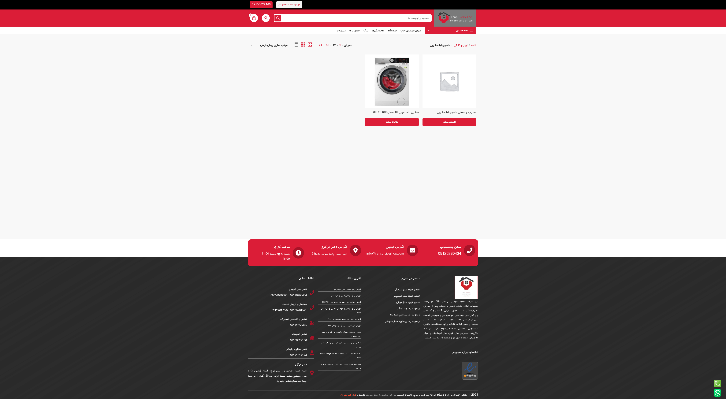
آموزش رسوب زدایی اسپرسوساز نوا (347, 289)
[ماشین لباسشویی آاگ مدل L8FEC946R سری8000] (392, 81)
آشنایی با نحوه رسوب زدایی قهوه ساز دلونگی (344, 319)
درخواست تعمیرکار (289, 4)
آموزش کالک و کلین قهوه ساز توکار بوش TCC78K (341, 302)
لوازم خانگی (460, 45)
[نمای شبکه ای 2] (310, 45)
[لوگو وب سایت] (455, 18)
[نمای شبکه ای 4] (296, 45)
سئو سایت (372, 395)
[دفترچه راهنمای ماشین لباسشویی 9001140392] (449, 81)
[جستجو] (277, 18)
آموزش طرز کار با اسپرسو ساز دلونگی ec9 (344, 325)
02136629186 (261, 4)
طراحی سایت (388, 395)
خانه (473, 45)
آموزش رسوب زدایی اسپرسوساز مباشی (346, 295)
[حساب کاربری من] (266, 18)
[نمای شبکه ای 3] (303, 45)
